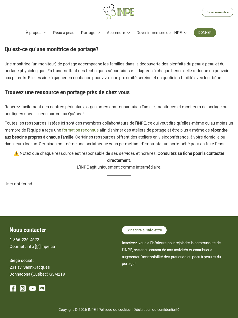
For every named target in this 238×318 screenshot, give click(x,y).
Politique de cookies (115, 310)
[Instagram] (22, 288)
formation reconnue (80, 130)
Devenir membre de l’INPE (159, 32)
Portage (88, 32)
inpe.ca (48, 246)
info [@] (34, 246)
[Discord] (42, 288)
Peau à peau (63, 32)
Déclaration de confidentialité (156, 310)
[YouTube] (32, 288)
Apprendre (116, 32)
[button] (217, 12)
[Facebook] (13, 288)
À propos (34, 32)
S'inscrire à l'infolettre (144, 230)
